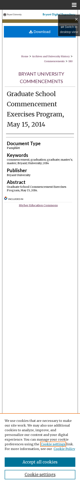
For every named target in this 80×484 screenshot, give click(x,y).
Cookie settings (53, 444)
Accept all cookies (40, 462)
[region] (40, 448)
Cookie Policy (64, 449)
